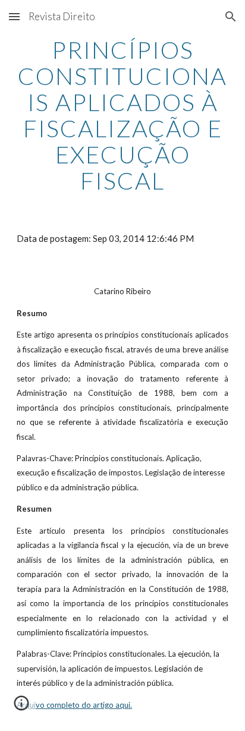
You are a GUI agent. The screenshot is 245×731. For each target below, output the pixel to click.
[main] (122, 115)
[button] (14, 16)
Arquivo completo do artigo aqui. (74, 705)
